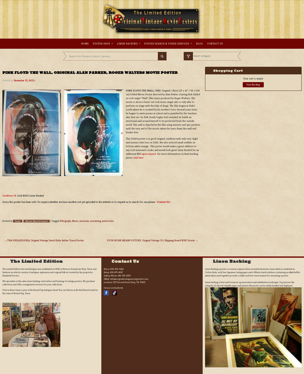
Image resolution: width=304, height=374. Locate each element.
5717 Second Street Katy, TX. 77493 (129, 282)
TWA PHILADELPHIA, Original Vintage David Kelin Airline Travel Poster (45, 240)
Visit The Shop (253, 84)
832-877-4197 (116, 272)
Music (75, 221)
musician (84, 221)
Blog (199, 43)
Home (85, 43)
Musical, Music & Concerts (36, 221)
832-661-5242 (117, 269)
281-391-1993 (124, 275)
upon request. (149, 154)
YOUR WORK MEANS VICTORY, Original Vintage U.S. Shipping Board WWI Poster (151, 240)
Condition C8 (9, 195)
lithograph (65, 221)
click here (138, 157)
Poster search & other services (167, 43)
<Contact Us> (163, 202)
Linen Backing (127, 43)
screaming (95, 221)
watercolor (108, 221)
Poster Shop (102, 43)
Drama (17, 221)
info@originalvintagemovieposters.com (129, 278)
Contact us (215, 43)
